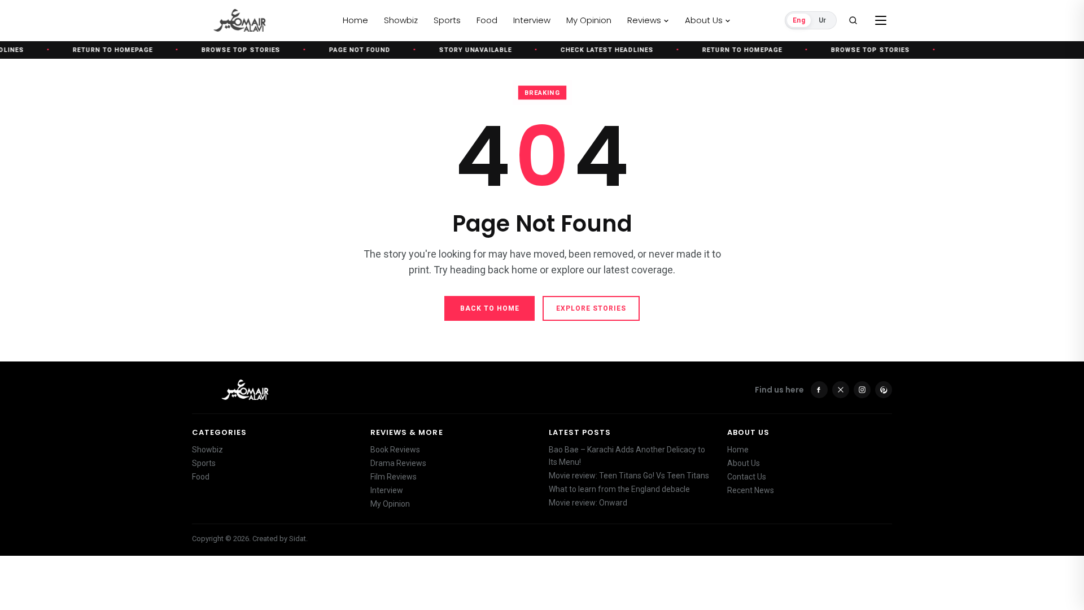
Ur (822, 20)
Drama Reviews (398, 463)
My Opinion (390, 503)
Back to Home (489, 308)
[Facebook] (819, 389)
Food (200, 476)
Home (738, 449)
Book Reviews (395, 449)
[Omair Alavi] (262, 20)
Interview (386, 490)
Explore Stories (591, 308)
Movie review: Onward (588, 502)
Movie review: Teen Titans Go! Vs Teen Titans (629, 475)
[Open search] (853, 20)
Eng (799, 20)
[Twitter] (840, 389)
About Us (743, 463)
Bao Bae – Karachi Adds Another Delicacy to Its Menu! (627, 456)
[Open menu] (880, 20)
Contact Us (746, 476)
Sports (204, 463)
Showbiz (207, 449)
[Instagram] (862, 389)
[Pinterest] (883, 389)
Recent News (750, 490)
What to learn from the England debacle (619, 489)
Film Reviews (393, 476)
